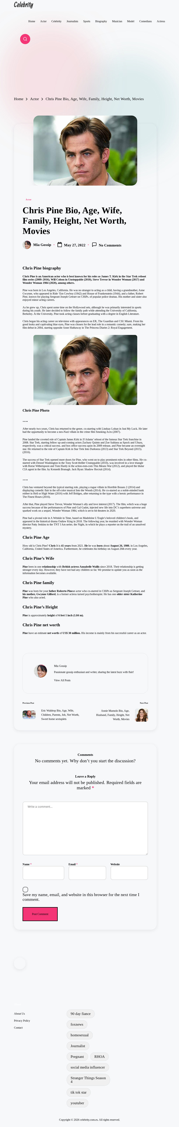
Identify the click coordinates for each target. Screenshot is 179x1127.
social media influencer (88, 1067)
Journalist (78, 1046)
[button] (62, 680)
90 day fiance (81, 1014)
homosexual (80, 1035)
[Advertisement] (89, 70)
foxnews (77, 1024)
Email (73, 864)
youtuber (77, 1103)
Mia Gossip (60, 665)
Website (115, 864)
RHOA (99, 1057)
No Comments (110, 245)
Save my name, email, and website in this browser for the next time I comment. (81, 897)
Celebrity (23, 4)
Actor (28, 199)
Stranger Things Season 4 (88, 1080)
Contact (18, 1027)
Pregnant (77, 1057)
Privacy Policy (22, 1020)
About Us (19, 1013)
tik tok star (79, 1092)
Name (27, 864)
